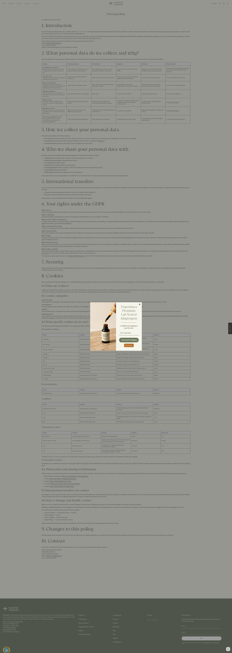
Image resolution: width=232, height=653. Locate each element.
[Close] (139, 304)
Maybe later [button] (129, 345)
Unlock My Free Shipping (129, 340)
